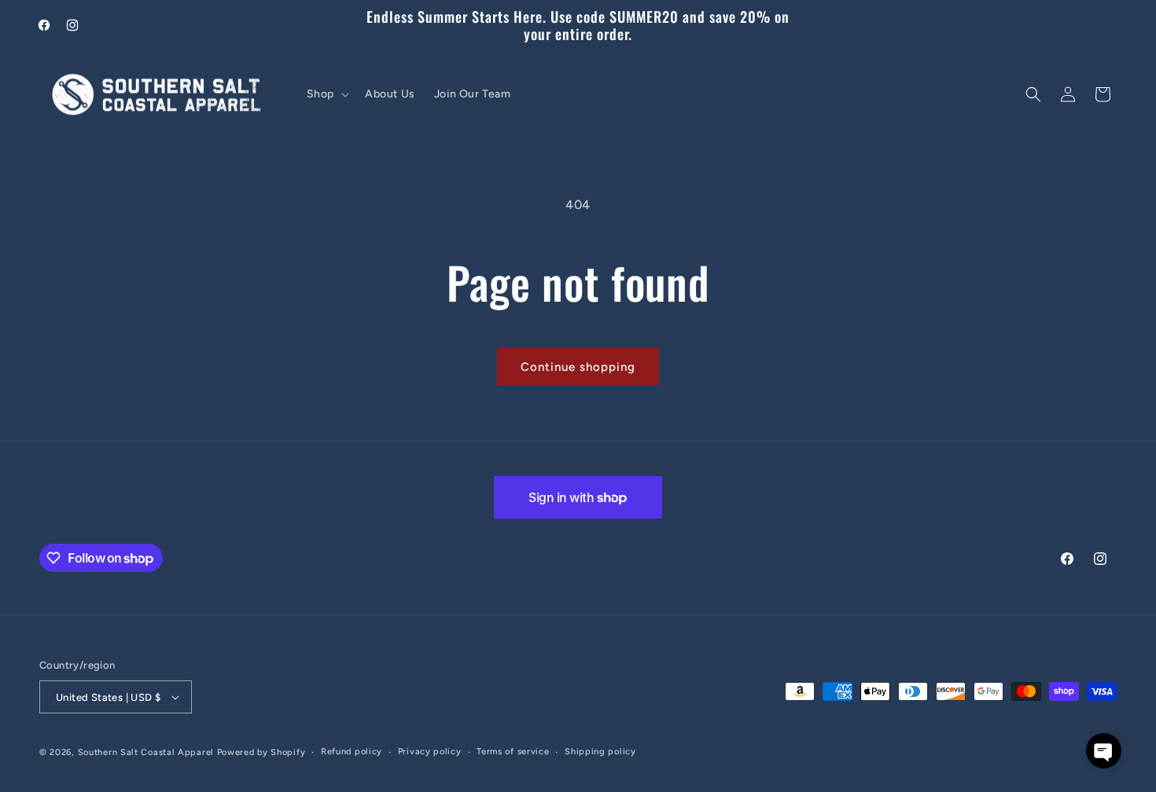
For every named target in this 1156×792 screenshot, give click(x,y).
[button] (326, 94)
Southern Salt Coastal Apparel (146, 752)
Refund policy (351, 751)
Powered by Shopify (261, 752)
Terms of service (513, 751)
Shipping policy (600, 751)
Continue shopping (578, 367)
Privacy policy (430, 751)
